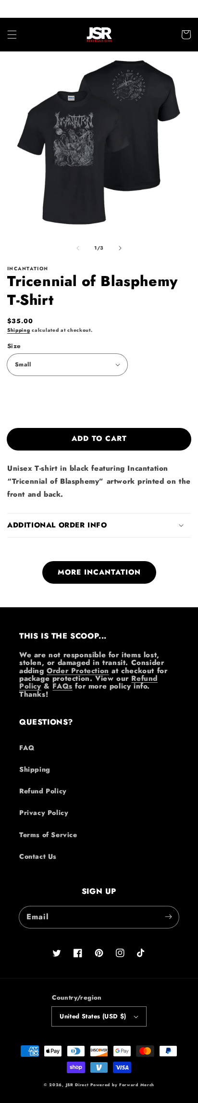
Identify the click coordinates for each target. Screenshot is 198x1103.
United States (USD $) (93, 1016)
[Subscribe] (168, 917)
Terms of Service (48, 835)
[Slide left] (77, 248)
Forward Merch (136, 1085)
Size (14, 346)
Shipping (18, 330)
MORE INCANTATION (99, 572)
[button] (12, 34)
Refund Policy (43, 791)
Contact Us (38, 856)
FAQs (62, 686)
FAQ (27, 747)
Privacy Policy (43, 812)
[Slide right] (120, 248)
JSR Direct (77, 1085)
